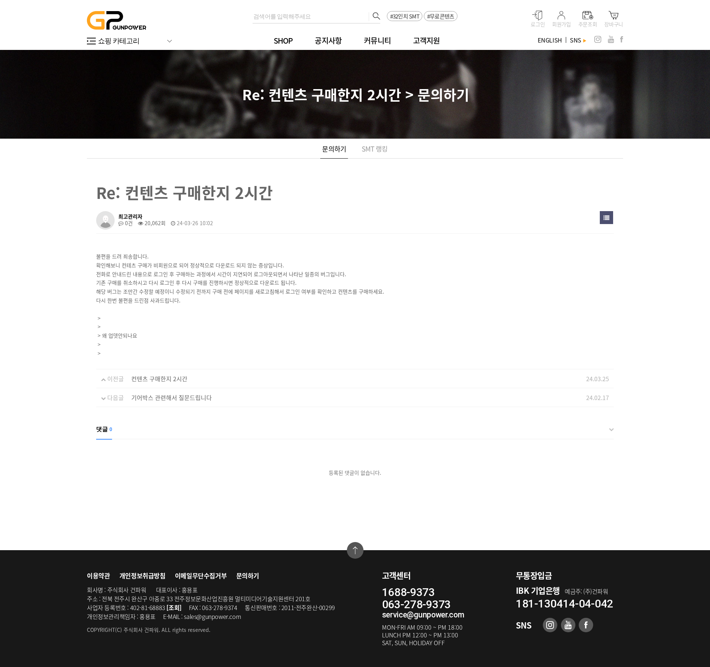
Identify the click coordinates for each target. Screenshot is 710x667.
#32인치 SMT (404, 16)
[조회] (173, 607)
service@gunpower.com (423, 614)
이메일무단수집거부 (201, 575)
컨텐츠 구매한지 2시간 (159, 378)
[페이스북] (621, 39)
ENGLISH (550, 39)
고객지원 (426, 40)
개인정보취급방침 (142, 575)
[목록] (606, 217)
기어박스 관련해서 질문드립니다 (171, 397)
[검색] (374, 16)
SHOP (283, 40)
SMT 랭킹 (375, 149)
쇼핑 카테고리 (119, 41)
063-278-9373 (416, 604)
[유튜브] (611, 39)
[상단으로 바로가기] (355, 550)
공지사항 (328, 40)
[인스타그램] (597, 39)
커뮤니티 (377, 40)
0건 (128, 223)
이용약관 (98, 575)
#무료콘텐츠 (440, 16)
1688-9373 (408, 592)
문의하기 (334, 149)
